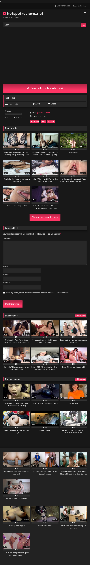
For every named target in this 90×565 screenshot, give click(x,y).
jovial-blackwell (43, 113)
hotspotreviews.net (24, 13)
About (37, 104)
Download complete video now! (46, 88)
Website (6, 283)
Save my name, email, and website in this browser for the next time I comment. (38, 293)
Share (53, 104)
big (44, 121)
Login (75, 6)
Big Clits (36, 121)
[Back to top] (82, 558)
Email (6, 275)
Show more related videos (45, 217)
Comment (7, 239)
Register (83, 6)
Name (6, 266)
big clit (52, 121)
